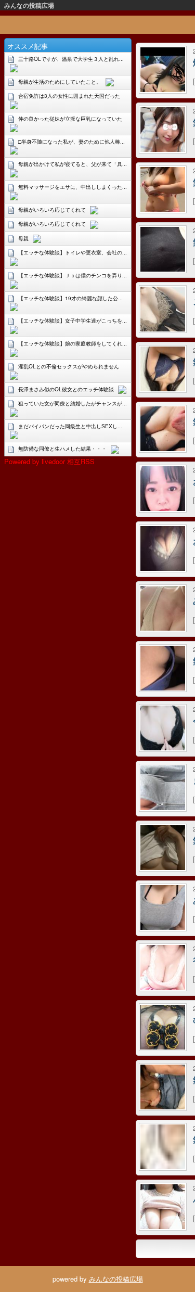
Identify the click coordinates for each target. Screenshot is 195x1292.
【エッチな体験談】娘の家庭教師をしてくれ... (72, 343)
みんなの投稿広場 (29, 5)
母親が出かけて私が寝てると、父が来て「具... (72, 164)
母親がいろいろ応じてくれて (52, 209)
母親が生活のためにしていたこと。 (59, 81)
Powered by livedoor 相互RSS (49, 461)
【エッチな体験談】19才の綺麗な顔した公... (70, 298)
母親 (23, 238)
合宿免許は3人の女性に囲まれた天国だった (69, 95)
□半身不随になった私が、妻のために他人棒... (71, 141)
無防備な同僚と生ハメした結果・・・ (62, 448)
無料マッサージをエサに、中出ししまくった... (72, 186)
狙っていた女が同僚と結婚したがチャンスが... (72, 403)
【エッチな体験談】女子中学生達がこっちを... (72, 320)
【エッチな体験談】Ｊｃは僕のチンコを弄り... (72, 275)
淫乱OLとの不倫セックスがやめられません (68, 366)
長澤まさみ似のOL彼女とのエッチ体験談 (66, 389)
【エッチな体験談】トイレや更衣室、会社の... (72, 252)
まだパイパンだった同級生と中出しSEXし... (70, 426)
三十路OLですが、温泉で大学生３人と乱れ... (71, 58)
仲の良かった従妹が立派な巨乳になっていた (70, 118)
